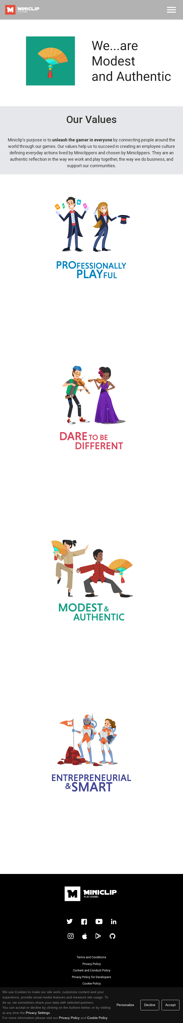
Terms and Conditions (91, 957)
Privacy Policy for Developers (91, 977)
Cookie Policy (91, 983)
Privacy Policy (91, 964)
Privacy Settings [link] (38, 1013)
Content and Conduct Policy (91, 970)
